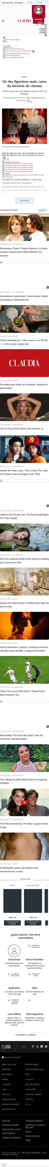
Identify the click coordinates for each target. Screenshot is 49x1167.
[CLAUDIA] (24, 23)
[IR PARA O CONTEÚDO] (28, 1047)
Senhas (17, 55)
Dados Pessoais (25, 53)
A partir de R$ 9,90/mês (13, 923)
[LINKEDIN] (41, 1047)
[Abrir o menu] (3, 20)
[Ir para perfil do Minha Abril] (24, 43)
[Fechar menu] (4, 37)
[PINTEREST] (45, 1047)
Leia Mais (24, 200)
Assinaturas (20, 49)
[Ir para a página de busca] (45, 35)
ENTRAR (38, 19)
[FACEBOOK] (32, 1047)
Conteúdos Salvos (26, 51)
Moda (24, 77)
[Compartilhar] (7, 159)
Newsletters (20, 57)
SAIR (40, 22)
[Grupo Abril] (7, 3)
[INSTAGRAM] (36, 1047)
